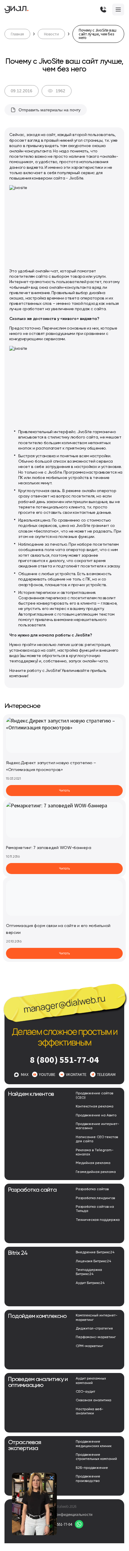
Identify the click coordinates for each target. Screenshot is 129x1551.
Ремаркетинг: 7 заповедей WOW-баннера (48, 848)
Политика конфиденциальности (64, 1514)
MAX (24, 1074)
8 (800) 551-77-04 (64, 1059)
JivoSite (76, 178)
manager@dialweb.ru (64, 1004)
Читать (64, 790)
